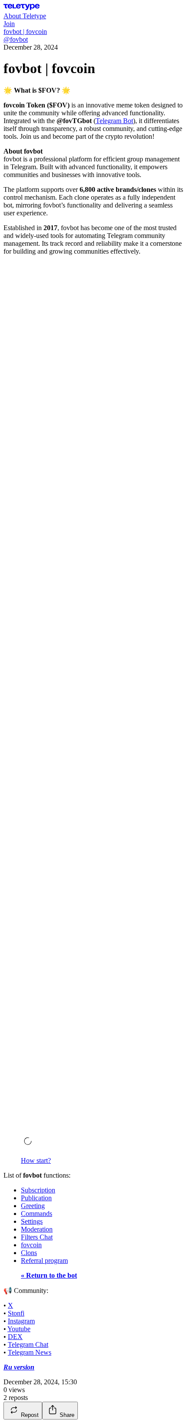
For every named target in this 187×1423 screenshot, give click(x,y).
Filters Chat (37, 1237)
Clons (29, 1252)
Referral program (44, 1260)
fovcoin (31, 1245)
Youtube (18, 1329)
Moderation (37, 1229)
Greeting (33, 1205)
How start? (36, 1160)
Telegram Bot (114, 120)
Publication (36, 1198)
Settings (32, 1221)
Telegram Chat (28, 1344)
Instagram (21, 1321)
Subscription (38, 1190)
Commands (36, 1213)
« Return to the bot (49, 1275)
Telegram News (29, 1352)
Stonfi (16, 1313)
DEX (15, 1336)
